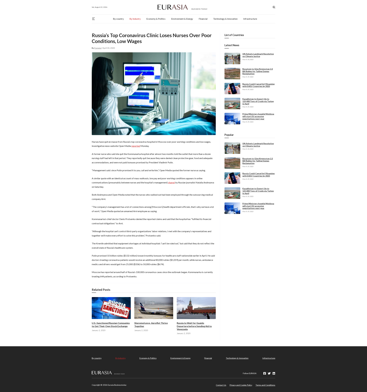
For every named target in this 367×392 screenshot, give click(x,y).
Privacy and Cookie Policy (241, 385)
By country (96, 358)
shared (171, 182)
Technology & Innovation (237, 358)
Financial (208, 358)
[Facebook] (264, 373)
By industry (120, 358)
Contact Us (221, 385)
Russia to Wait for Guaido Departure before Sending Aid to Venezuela (194, 326)
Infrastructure (268, 358)
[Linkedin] (273, 373)
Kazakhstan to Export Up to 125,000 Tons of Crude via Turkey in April (258, 101)
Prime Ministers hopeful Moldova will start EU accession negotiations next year (258, 116)
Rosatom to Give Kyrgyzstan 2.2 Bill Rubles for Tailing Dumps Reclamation (257, 71)
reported (135, 146)
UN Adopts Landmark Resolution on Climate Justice (258, 55)
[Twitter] (269, 373)
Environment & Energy (180, 358)
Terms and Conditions (265, 385)
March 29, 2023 (247, 77)
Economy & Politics (148, 358)
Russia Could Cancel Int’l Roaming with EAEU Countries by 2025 (258, 85)
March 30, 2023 (247, 59)
